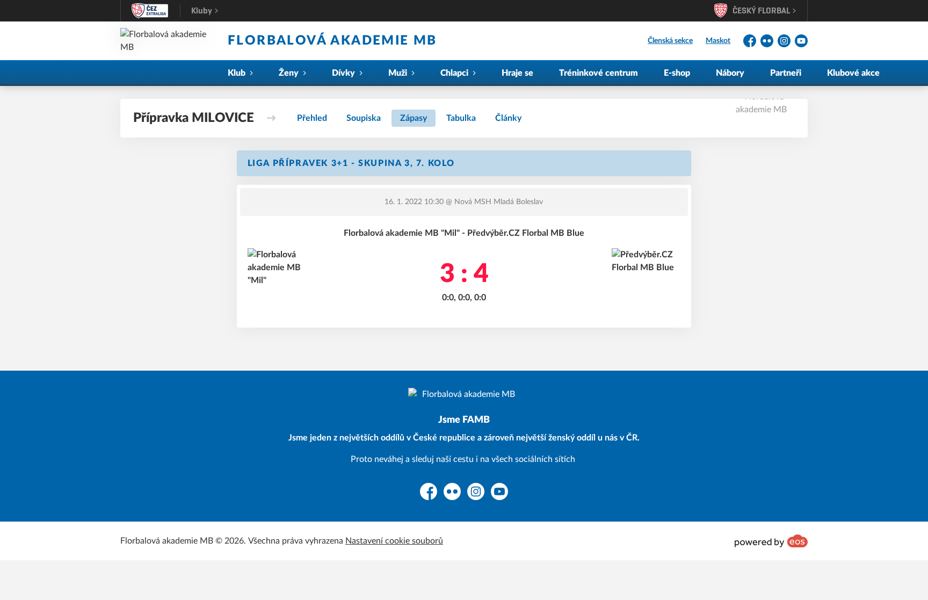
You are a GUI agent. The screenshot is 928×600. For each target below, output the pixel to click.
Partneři (785, 73)
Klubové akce (853, 73)
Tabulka (461, 118)
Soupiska (363, 118)
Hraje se (517, 73)
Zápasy (413, 118)
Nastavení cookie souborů (394, 541)
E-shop (677, 73)
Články (508, 118)
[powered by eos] (771, 540)
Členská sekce (670, 41)
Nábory (730, 73)
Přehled (312, 118)
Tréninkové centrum (598, 73)
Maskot (718, 41)
